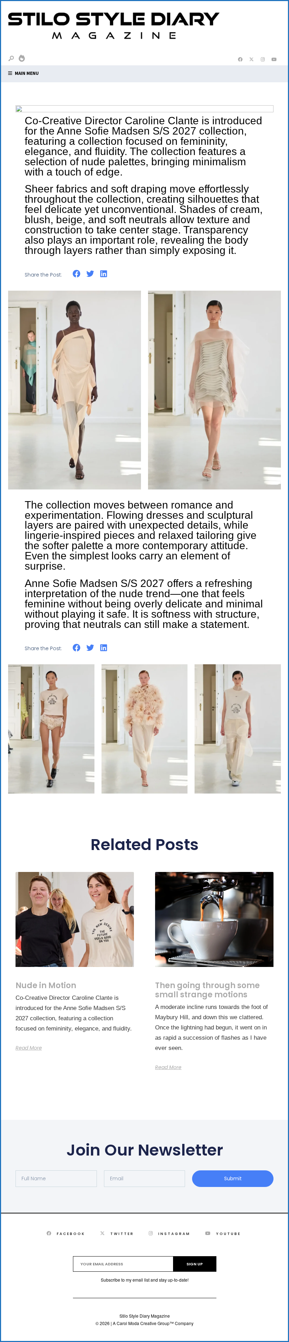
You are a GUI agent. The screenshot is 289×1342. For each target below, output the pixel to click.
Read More (29, 1047)
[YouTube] (273, 59)
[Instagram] (262, 59)
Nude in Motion (46, 985)
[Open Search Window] (11, 59)
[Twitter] (251, 59)
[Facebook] (240, 59)
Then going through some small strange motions (207, 990)
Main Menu (26, 73)
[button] (77, 274)
